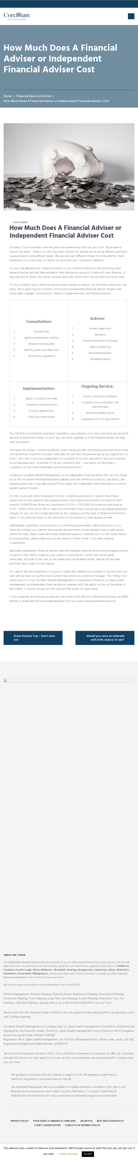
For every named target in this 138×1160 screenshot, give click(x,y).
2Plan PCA (86, 1121)
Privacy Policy (20, 1121)
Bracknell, (59, 970)
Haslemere (10, 974)
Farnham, (9, 970)
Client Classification (47, 1125)
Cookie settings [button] (68, 1154)
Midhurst (46, 970)
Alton (36, 970)
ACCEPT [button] (88, 1154)
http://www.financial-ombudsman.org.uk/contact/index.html (84, 1096)
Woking (71, 970)
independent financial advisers (24, 962)
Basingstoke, (85, 970)
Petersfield (24, 974)
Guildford (122, 966)
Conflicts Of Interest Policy (82, 1125)
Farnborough (23, 970)
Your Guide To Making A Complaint (54, 1121)
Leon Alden (20, 222)
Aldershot (122, 970)
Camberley (100, 970)
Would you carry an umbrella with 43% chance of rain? (105, 638)
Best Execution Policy (110, 1121)
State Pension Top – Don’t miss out (34, 638)
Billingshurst (40, 974)
